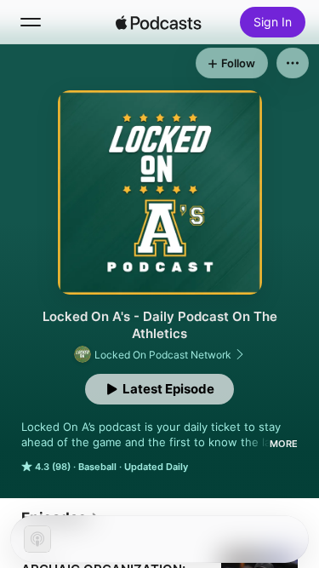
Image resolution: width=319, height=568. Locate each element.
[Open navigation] (30, 22)
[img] (159, 22)
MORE (284, 444)
